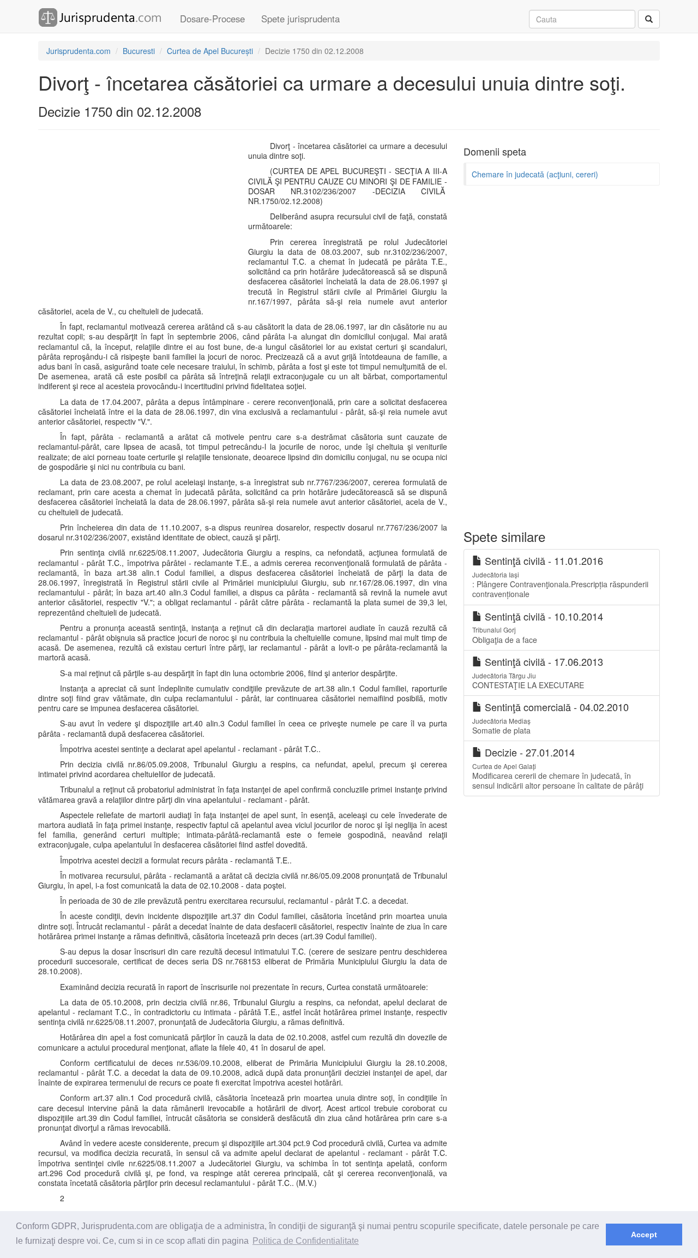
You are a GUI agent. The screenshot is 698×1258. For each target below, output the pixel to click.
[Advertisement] (140, 220)
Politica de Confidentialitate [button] (305, 1240)
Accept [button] (644, 1234)
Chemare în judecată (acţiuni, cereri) (535, 174)
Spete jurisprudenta (300, 18)
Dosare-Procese (212, 18)
